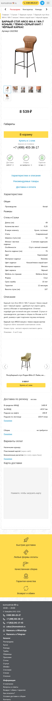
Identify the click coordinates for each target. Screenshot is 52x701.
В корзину (26, 134)
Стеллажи (7, 670)
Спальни (6, 676)
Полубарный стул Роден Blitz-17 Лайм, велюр (26, 375)
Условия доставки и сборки (14, 696)
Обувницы (7, 654)
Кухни (5, 645)
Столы (5, 660)
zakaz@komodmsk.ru (15, 626)
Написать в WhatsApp (16, 630)
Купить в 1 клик (26, 385)
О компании (8, 684)
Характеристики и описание (26, 175)
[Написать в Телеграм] (42, 3)
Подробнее (8, 421)
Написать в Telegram (15, 634)
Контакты (7, 699)
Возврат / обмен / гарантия (14, 690)
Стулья (6, 664)
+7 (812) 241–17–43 (15, 623)
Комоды (38, 9)
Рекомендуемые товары (26, 181)
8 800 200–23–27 (14, 615)
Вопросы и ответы (10, 687)
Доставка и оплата (26, 187)
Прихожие (7, 657)
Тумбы (6, 651)
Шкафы (6, 667)
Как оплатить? (9, 693)
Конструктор (28, 9)
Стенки (6, 673)
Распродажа (15, 9)
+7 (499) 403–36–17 (15, 619)
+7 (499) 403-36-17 (26, 147)
